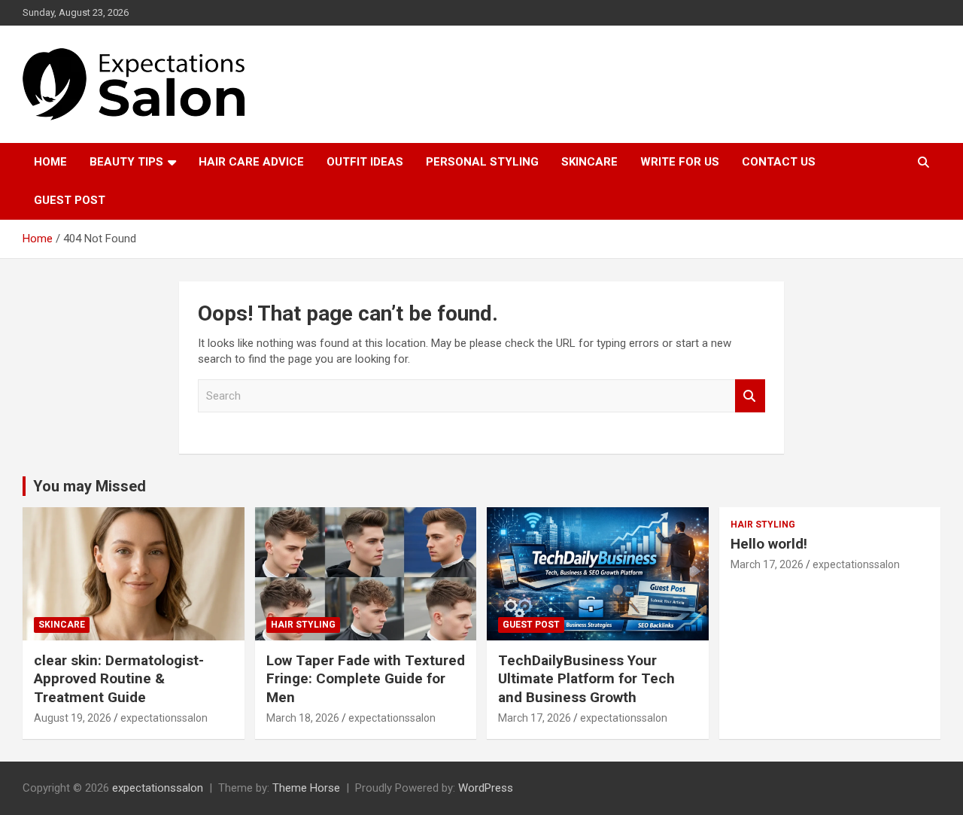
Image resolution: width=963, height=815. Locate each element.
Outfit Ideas (365, 162)
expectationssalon (164, 718)
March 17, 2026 (534, 718)
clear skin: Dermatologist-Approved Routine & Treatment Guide (119, 679)
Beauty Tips (126, 162)
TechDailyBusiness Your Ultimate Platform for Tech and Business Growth (586, 679)
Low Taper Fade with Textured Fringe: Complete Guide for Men (365, 679)
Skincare (589, 162)
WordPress (485, 788)
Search (750, 396)
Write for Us (679, 162)
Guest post (69, 200)
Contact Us (779, 162)
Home (50, 162)
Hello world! (769, 543)
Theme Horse (306, 788)
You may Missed (89, 486)
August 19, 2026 (72, 718)
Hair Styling (303, 624)
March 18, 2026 (302, 718)
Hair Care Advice (251, 162)
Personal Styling (482, 162)
